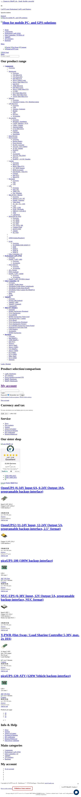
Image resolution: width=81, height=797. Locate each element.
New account (5, 400)
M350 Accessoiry (18, 170)
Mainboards (12, 71)
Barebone (8, 40)
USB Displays (13, 329)
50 (5, 717)
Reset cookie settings (6, 788)
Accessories (16, 116)
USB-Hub (16, 132)
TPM (14, 213)
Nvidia (11, 295)
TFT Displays (9, 375)
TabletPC (8, 37)
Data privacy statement (12, 740)
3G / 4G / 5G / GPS (19, 204)
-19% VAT (13, 413)
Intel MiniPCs (13, 338)
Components (9, 31)
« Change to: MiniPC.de (17, 1)
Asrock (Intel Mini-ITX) (20, 96)
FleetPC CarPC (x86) (15, 259)
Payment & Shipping (11, 430)
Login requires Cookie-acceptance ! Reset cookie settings (16, 397)
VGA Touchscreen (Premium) (18, 322)
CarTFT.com (14, 49)
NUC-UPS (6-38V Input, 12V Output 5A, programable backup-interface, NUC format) (37, 597)
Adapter (15, 231)
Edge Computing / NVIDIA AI (14, 35)
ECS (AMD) (13, 354)
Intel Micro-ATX (18, 87)
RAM (10, 241)
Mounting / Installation (20, 121)
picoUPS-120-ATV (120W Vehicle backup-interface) (36, 676)
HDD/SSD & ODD (15, 216)
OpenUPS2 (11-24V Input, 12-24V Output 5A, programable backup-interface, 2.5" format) (32, 527)
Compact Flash (17, 227)
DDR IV (15, 252)
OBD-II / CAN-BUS (19, 211)
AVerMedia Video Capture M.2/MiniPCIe (22, 290)
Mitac (10, 293)
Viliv (14, 182)
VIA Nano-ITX (17, 77)
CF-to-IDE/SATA (18, 129)
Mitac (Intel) (12, 356)
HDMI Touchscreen (15, 333)
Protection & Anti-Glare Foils (18, 327)
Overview (12, 68)
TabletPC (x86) (13, 302)
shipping (3, 516)
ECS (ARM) (13, 358)
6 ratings (3, 697)
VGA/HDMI (13, 315)
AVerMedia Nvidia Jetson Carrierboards (21, 286)
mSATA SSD (17, 229)
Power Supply (13, 138)
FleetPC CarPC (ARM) (16, 274)
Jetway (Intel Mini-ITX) (20, 82)
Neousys (11, 343)
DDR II (15, 248)
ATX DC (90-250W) (19, 155)
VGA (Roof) (13, 320)
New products (9, 425)
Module (15, 111)
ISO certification (10, 432)
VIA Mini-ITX (17, 75)
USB (14, 107)
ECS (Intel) (12, 352)
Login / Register (6, 364)
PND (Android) (14, 272)
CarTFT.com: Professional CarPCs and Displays (16, 9)
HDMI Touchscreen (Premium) (18, 311)
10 (5, 713)
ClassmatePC (13, 306)
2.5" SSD (16, 223)
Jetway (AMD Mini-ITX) (21, 89)
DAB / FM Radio (18, 209)
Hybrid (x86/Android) (16, 300)
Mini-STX (16, 177)
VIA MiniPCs (13, 349)
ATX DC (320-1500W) (20, 146)
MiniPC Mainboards (11, 381)
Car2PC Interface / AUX (20, 123)
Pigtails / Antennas (18, 200)
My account (9, 386)
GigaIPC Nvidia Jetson (16, 284)
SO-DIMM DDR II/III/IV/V (21, 245)
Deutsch (3, 16)
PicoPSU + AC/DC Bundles (21, 159)
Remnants (12, 179)
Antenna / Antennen (19, 109)
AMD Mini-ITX (18, 86)
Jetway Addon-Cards (19, 80)
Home (7, 30)
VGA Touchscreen (14, 313)
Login (3, 393)
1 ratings (3, 582)
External (15, 173)
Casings (11, 161)
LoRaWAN (16, 214)
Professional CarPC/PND (13, 33)
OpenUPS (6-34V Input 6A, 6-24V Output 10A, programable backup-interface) (33, 489)
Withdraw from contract (22, 788)
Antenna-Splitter (18, 127)
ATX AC (15, 157)
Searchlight (16, 134)
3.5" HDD (16, 220)
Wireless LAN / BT (19, 198)
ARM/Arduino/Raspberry (17, 238)
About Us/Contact (10, 429)
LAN (14, 206)
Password (4, 395)
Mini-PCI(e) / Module (15, 195)
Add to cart (4, 520)
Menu (2, 44)
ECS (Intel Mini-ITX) (19, 93)
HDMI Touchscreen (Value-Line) (19, 317)
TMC (14, 112)
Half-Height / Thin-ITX (20, 172)
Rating (8, 483)
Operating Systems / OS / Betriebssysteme (26, 102)
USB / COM (17, 207)
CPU (14, 184)
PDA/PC (15, 114)
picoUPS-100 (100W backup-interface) (27, 560)
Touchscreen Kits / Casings (17, 318)
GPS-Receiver (13, 104)
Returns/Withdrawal (11, 434)
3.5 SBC (15, 91)
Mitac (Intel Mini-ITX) (20, 95)
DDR (14, 247)
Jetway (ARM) (13, 351)
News (6, 423)
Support (7, 427)
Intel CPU (16, 189)
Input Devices (13, 136)
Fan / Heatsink (17, 193)
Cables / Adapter (18, 125)
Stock (12, 483)
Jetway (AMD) (13, 347)
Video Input (16, 202)
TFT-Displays (9, 39)
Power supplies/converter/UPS (14, 377)
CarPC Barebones (10, 374)
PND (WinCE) (13, 265)
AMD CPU (16, 191)
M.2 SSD (16, 232)
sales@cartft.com (49, 783)
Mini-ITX (16, 164)
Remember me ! (14, 395)
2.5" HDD (16, 222)
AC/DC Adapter (18, 148)
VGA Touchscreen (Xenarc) (17, 324)
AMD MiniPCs (13, 340)
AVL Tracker (13, 270)
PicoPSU (15, 150)
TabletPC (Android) (15, 304)
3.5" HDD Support (19, 168)
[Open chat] (76, 792)
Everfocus (12, 291)
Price (16, 483)
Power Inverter (17, 143)
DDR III (15, 250)
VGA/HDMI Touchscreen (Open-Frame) (21, 325)
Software (11, 98)
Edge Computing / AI (15, 254)
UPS (14, 152)
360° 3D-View (5, 578)
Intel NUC (16, 84)
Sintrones (12, 359)
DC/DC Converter (18, 145)
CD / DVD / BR (18, 225)
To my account (9, 769)
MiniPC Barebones (11, 379)
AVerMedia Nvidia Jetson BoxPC (19, 288)
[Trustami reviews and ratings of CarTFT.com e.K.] (10, 472)
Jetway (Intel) (13, 345)
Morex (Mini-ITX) (18, 166)
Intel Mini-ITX (17, 78)
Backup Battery (17, 141)
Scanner (15, 130)
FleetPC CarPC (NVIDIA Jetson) (19, 279)
